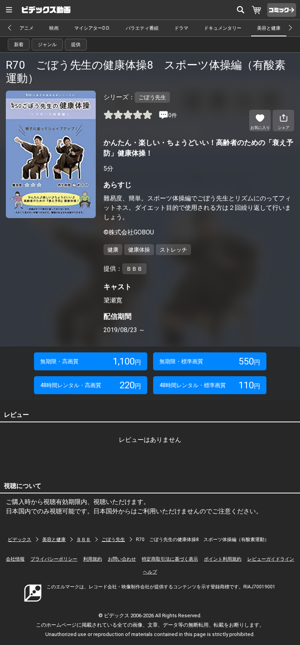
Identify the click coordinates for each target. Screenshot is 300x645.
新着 (18, 44)
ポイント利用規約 (222, 559)
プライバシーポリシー (53, 559)
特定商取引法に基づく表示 (170, 559)
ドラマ (181, 28)
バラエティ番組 (142, 28)
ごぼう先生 (113, 539)
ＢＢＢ (84, 539)
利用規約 (92, 559)
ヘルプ (150, 572)
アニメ (27, 28)
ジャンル (47, 44)
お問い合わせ (122, 559)
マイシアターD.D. (92, 28)
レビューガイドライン (270, 559)
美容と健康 (268, 28)
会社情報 (15, 559)
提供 (75, 44)
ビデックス (19, 539)
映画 (54, 28)
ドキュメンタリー (222, 28)
